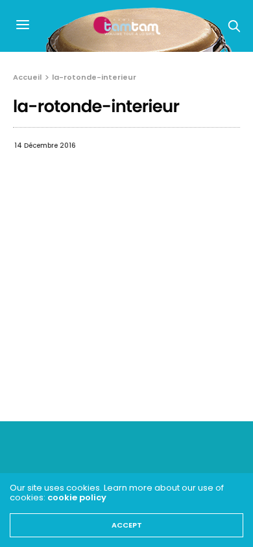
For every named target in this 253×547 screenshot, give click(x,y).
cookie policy (76, 497)
